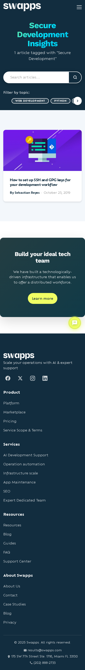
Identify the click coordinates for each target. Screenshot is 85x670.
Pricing (10, 421)
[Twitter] (20, 378)
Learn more (42, 298)
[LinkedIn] (45, 378)
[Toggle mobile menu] (79, 7)
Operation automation (24, 464)
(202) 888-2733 (45, 663)
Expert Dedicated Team (24, 500)
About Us (11, 586)
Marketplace (14, 412)
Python (60, 100)
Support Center (17, 561)
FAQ (6, 552)
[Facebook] (7, 378)
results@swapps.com (45, 650)
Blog (7, 534)
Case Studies (14, 604)
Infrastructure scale (20, 473)
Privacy (9, 622)
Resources (12, 525)
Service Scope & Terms (22, 430)
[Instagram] (32, 378)
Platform (11, 403)
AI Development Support (25, 455)
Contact (10, 595)
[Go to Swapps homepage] (22, 7)
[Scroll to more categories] (77, 101)
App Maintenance (19, 482)
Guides (9, 543)
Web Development (30, 100)
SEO (6, 491)
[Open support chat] (74, 323)
